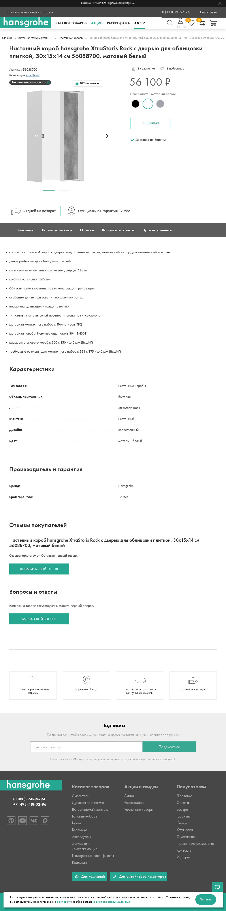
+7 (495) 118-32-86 (29, 804)
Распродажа (118, 23)
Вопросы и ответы (118, 230)
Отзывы (87, 230)
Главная (7, 38)
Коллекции (80, 862)
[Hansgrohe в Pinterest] (11, 820)
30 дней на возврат (39, 211)
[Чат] (217, 887)
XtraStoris (33, 75)
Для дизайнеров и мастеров (142, 876)
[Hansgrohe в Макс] (45, 820)
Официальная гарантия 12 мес (104, 211)
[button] (49, 190)
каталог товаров (71, 23)
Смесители (80, 795)
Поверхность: (153, 94)
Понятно (206, 899)
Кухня (76, 823)
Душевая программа (88, 802)
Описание (24, 230)
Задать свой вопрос (39, 619)
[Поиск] (169, 23)
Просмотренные (157, 230)
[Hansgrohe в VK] (34, 820)
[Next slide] (107, 136)
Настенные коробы (71, 38)
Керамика (79, 829)
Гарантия (183, 816)
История (183, 857)
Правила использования (196, 843)
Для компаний (93, 876)
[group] (32, 685)
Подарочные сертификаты (93, 855)
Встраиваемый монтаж (33, 38)
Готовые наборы (85, 816)
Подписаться (169, 747)
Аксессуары (81, 836)
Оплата (183, 802)
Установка (185, 829)
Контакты (184, 850)
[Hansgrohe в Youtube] (22, 820)
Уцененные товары (138, 809)
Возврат (183, 809)
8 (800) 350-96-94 (176, 12)
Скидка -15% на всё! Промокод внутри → (103, 3)
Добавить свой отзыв (39, 569)
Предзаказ (150, 123)
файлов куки (65, 902)
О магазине (186, 836)
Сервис (182, 823)
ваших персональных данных (111, 902)
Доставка (184, 795)
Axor (139, 23)
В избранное (175, 68)
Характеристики (56, 230)
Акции (97, 23)
